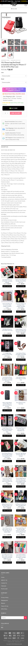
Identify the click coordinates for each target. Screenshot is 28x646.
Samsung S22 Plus (15, 60)
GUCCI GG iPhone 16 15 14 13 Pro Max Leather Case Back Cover (7, 305)
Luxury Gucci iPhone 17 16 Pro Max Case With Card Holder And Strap (7, 480)
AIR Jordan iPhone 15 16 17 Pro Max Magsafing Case (21, 429)
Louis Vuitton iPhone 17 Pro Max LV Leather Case (21, 378)
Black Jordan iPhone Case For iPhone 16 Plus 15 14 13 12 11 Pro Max (7, 404)
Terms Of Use (4, 606)
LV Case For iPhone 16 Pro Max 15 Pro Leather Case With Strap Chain (21, 305)
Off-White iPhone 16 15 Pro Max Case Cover (7, 330)
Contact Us (4, 583)
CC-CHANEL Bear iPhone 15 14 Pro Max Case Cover (7, 354)
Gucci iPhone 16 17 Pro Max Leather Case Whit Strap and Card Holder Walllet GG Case (7, 556)
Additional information (8, 150)
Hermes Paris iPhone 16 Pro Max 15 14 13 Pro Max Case (21, 281)
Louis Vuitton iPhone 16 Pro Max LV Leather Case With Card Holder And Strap (7, 379)
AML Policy (4, 609)
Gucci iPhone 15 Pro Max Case (20, 403)
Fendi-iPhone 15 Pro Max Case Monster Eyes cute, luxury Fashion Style (7, 429)
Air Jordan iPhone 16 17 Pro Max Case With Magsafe (7, 281)
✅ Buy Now (13, 108)
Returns (3, 603)
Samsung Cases (5, 60)
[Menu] (2, 5)
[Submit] (25, 617)
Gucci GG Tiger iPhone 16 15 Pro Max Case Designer (21, 455)
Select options (7, 286)
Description (4, 147)
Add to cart (15, 113)
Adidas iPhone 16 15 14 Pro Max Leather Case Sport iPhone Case (7, 505)
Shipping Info (4, 600)
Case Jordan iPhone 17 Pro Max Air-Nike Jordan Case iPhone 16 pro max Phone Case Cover (21, 530)
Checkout (3, 586)
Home (2, 577)
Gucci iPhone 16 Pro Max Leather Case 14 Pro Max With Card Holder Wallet (7, 530)
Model (2, 79)
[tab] (14, 146)
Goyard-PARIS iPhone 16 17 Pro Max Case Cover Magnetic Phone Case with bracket (21, 480)
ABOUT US (4, 580)
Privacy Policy (4, 597)
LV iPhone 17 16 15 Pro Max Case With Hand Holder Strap (21, 505)
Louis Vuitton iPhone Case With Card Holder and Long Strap (21, 354)
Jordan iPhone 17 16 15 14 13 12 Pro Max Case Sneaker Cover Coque (21, 330)
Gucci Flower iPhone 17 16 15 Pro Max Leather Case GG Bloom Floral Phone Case (7, 455)
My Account (4, 588)
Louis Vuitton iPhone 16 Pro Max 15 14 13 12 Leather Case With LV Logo (21, 556)
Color (2, 72)
